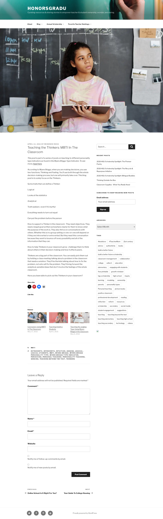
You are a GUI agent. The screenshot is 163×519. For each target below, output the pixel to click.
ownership (121, 280)
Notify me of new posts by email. (42, 467)
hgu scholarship (104, 276)
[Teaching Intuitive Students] (58, 317)
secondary (114, 306)
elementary (102, 267)
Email (31, 431)
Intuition (61, 351)
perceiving (36, 357)
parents (101, 284)
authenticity (110, 246)
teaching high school (124, 319)
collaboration (125, 259)
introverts (49, 351)
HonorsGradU (47, 8)
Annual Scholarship (54, 24)
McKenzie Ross (51, 144)
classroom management (107, 259)
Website (31, 444)
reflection (101, 302)
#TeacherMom (114, 241)
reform (111, 302)
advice (100, 246)
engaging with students (118, 267)
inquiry (127, 276)
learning (101, 280)
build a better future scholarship (110, 254)
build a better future (105, 250)
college (100, 263)
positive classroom (105, 293)
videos (130, 323)
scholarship (102, 306)
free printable (103, 272)
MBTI (33, 348)
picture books (120, 289)
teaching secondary (105, 323)
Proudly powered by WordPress (85, 513)
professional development (108, 297)
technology (120, 323)
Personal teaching (52, 357)
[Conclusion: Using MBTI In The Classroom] (37, 317)
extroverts (37, 351)
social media (125, 306)
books (120, 246)
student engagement (106, 310)
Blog (38, 24)
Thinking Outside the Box (106, 180)
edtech (109, 263)
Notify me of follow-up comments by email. (47, 459)
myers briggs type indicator (64, 355)
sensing (35, 359)
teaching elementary (106, 319)
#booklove (102, 241)
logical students (40, 353)
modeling (110, 280)
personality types (113, 284)
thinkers (70, 359)
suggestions (121, 310)
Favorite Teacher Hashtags (78, 24)
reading (124, 297)
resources (120, 302)
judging (70, 351)
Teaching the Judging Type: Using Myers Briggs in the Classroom (79, 329)
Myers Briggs (62, 353)
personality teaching (74, 357)
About (29, 24)
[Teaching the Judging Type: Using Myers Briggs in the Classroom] (79, 317)
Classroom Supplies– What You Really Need (113, 185)
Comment (33, 386)
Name (31, 419)
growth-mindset (117, 272)
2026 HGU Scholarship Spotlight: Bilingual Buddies (116, 176)
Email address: (102, 197)
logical (79, 351)
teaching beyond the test (52, 359)
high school (117, 276)
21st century (128, 241)
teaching (101, 315)
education (119, 263)
